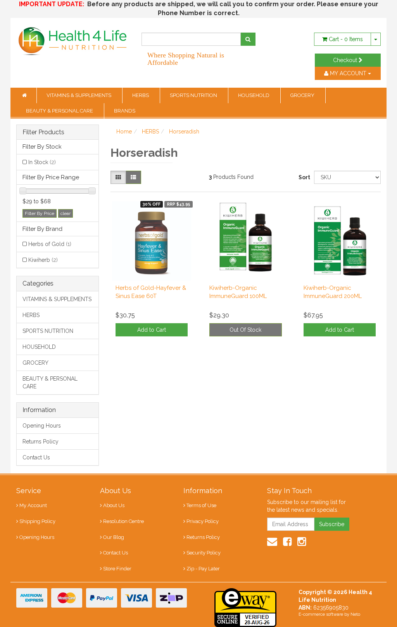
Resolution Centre (123, 521)
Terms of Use (201, 505)
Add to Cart (151, 330)
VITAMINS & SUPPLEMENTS (79, 95)
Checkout (346, 60)
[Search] (247, 39)
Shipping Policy (37, 521)
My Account (33, 505)
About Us (113, 505)
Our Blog (113, 537)
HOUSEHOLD (254, 95)
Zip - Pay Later (203, 569)
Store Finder (117, 569)
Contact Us (36, 457)
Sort (303, 177)
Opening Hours (41, 426)
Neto (355, 614)
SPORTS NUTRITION (194, 95)
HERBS (141, 95)
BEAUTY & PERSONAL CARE (60, 111)
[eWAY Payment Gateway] (245, 607)
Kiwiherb (43, 260)
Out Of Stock (245, 330)
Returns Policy (40, 441)
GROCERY (303, 95)
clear (65, 213)
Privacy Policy (202, 521)
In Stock (42, 162)
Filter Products (43, 132)
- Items (346, 39)
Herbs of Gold (49, 244)
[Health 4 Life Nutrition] (73, 37)
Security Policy (203, 553)
